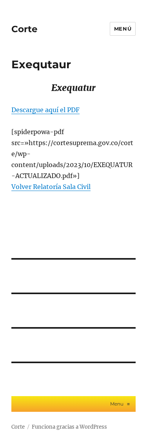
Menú (122, 28)
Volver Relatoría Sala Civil (51, 187)
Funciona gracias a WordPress (69, 427)
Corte (24, 29)
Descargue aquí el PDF (45, 110)
